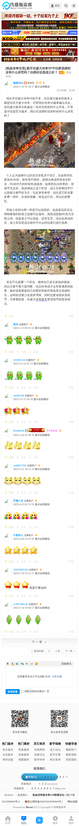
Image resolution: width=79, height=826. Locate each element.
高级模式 (66, 663)
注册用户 (23, 324)
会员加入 (23, 794)
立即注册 (57, 676)
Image (17, 664)
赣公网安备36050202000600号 (44, 801)
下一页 (68, 651)
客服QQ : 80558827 (48, 776)
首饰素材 (23, 754)
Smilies (36, 664)
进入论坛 (55, 749)
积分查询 (55, 759)
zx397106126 (20, 604)
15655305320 (20, 569)
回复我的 (71, 759)
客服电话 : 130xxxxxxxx (39, 784)
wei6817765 (19, 465)
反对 (35, 351)
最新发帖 (71, 754)
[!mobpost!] (39, 820)
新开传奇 (39, 759)
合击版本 (7, 754)
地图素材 (23, 759)
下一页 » (39, 642)
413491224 (19, 360)
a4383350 (18, 395)
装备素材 (23, 749)
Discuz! (30, 807)
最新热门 (71, 749)
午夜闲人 (18, 535)
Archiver (8, 794)
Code (32, 664)
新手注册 (55, 754)
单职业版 (7, 759)
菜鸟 (15, 324)
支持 (24, 351)
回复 (11, 316)
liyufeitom (18, 430)
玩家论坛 (39, 754)
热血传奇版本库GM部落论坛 (48, 794)
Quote (27, 664)
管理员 (30, 83)
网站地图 (72, 801)
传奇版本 (41, 299)
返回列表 (39, 651)
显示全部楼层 (42, 86)
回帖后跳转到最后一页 (36, 691)
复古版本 (7, 749)
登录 (47, 676)
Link (22, 664)
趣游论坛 (18, 82)
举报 (71, 316)
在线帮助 (39, 749)
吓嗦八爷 (18, 500)
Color (12, 664)
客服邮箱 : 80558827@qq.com (39, 788)
